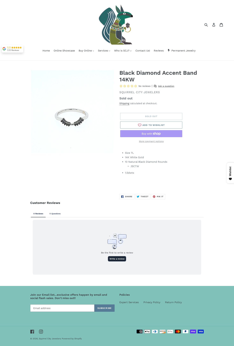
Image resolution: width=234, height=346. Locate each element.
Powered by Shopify (72, 338)
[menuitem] (44, 51)
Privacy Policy (151, 302)
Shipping (124, 103)
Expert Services (129, 302)
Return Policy (173, 302)
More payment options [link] (151, 141)
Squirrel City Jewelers (50, 338)
